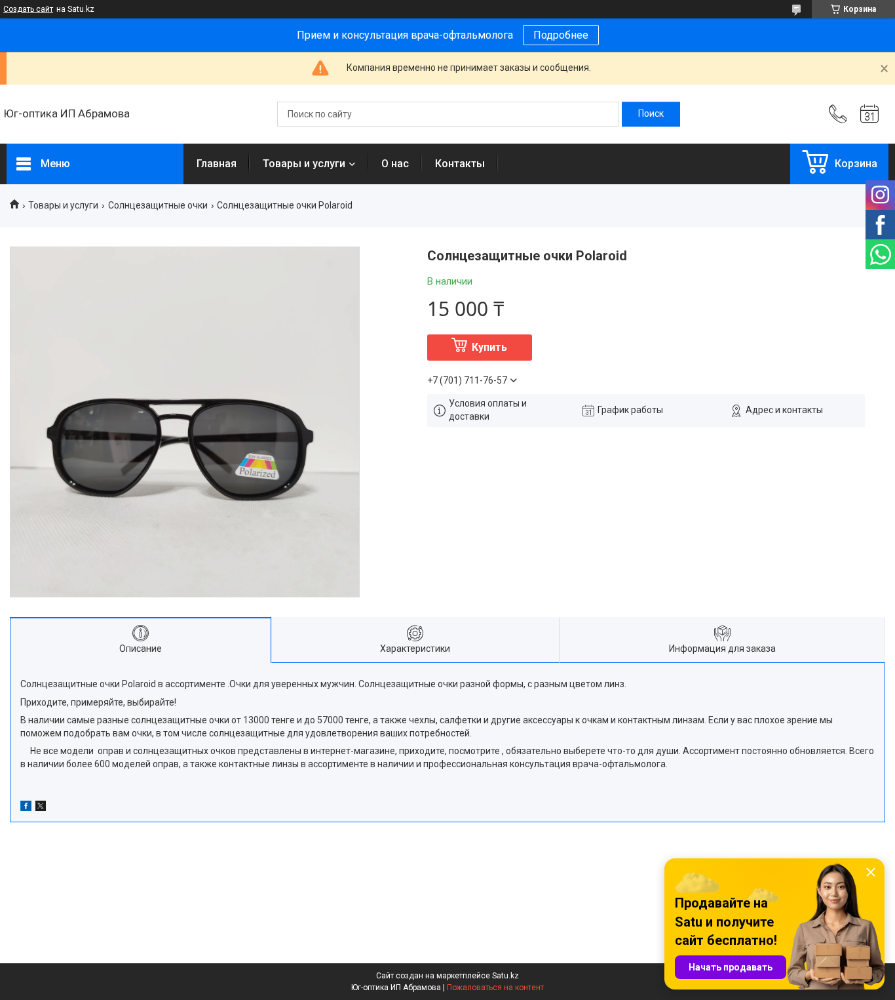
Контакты (460, 163)
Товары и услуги (304, 163)
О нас (395, 163)
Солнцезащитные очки (158, 205)
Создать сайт (28, 9)
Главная (217, 163)
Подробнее (560, 35)
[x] (40, 808)
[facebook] (25, 808)
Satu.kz (505, 975)
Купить (489, 347)
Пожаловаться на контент (495, 987)
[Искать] (651, 114)
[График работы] (869, 114)
